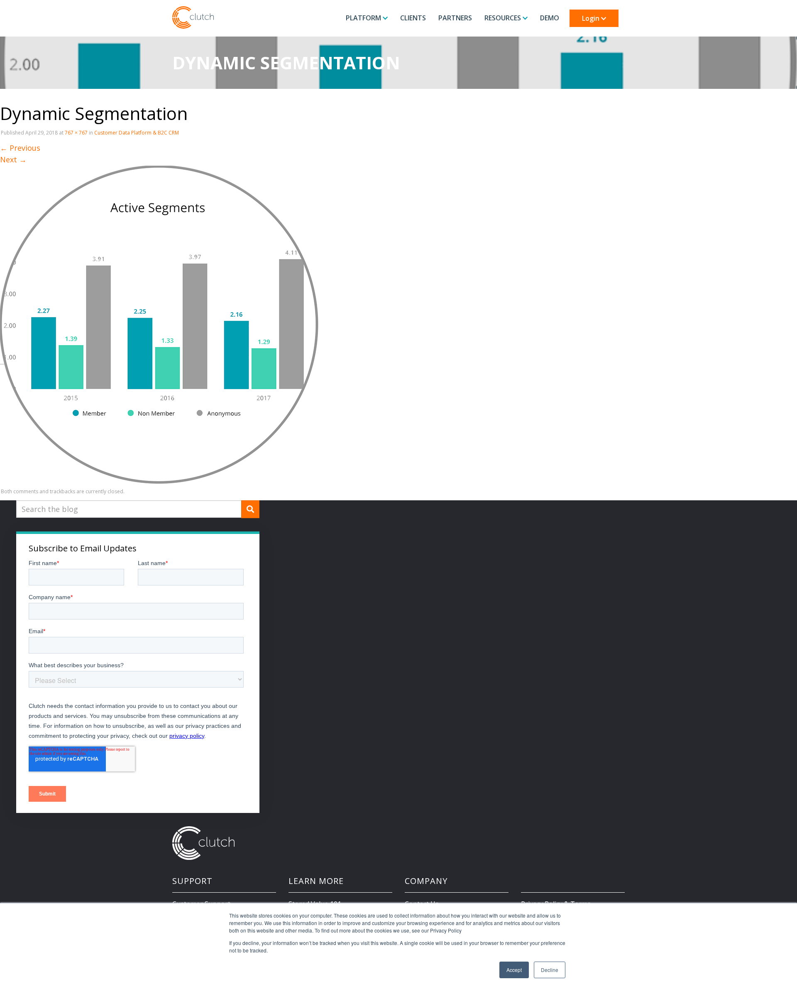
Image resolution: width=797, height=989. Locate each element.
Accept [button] (514, 969)
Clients (413, 17)
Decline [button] (549, 969)
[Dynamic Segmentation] (159, 324)
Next (13, 159)
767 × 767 (76, 132)
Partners (455, 17)
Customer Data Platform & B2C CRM (136, 132)
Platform (364, 17)
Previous (20, 148)
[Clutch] (193, 17)
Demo (549, 17)
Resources (503, 17)
